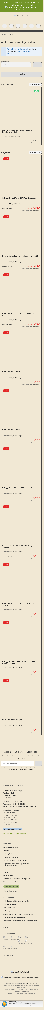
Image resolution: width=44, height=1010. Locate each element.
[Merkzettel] (25, 26)
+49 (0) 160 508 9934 (18, 804)
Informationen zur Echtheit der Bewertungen (20, 1005)
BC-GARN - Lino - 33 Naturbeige (14, 430)
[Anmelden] (18, 26)
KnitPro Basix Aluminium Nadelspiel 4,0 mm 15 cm (20, 257)
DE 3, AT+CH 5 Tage (15, 204)
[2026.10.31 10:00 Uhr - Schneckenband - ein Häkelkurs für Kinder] (21, 109)
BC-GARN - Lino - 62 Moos (12, 372)
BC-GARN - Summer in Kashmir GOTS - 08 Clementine (18, 315)
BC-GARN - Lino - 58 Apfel (12, 720)
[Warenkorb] (31, 26)
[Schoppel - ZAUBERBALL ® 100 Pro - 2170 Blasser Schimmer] (21, 640)
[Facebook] (3, 960)
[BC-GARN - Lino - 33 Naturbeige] (21, 408)
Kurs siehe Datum (14, 136)
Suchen (37, 65)
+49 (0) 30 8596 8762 (16, 802)
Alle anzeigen (35, 84)
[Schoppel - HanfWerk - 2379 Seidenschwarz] (21, 466)
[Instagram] (6, 960)
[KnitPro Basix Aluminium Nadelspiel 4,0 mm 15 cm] (21, 234)
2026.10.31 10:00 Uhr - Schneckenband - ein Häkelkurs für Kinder (19, 131)
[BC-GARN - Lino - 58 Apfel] (21, 698)
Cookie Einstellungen (10, 891)
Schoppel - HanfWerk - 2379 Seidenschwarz (19, 488)
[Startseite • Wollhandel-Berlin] (21, 16)
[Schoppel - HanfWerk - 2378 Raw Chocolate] (21, 176)
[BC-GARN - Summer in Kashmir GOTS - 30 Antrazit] (21, 582)
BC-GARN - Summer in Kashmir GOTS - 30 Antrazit (18, 604)
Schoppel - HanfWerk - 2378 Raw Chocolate (19, 198)
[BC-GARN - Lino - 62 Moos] (21, 350)
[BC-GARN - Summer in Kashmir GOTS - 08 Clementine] (21, 292)
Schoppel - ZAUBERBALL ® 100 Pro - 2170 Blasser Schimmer (18, 662)
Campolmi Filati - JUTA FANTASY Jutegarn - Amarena (19, 547)
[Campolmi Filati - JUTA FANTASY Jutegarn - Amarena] (21, 524)
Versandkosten (36, 142)
